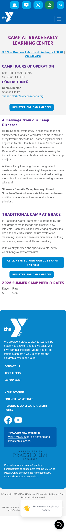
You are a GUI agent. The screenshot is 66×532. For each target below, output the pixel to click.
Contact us (12, 366)
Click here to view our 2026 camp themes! (33, 262)
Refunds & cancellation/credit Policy (26, 408)
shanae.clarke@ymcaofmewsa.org (22, 96)
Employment (13, 379)
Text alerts (13, 373)
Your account (14, 392)
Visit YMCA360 (17, 436)
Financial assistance (19, 399)
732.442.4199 (33, 56)
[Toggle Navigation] (59, 19)
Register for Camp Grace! (31, 107)
